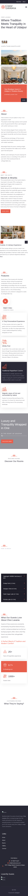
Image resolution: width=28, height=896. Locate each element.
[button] (14, 577)
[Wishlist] (25, 467)
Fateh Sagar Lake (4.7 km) (11, 594)
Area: (6, 497)
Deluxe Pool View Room (11, 493)
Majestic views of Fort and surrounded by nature (11, 394)
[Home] (8, 7)
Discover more (7, 441)
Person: (20, 497)
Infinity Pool (6, 346)
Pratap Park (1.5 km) (9, 583)
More (23, 100)
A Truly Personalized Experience (13, 321)
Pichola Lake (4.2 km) (9, 599)
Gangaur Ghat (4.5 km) (10, 588)
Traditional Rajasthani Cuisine (12, 371)
